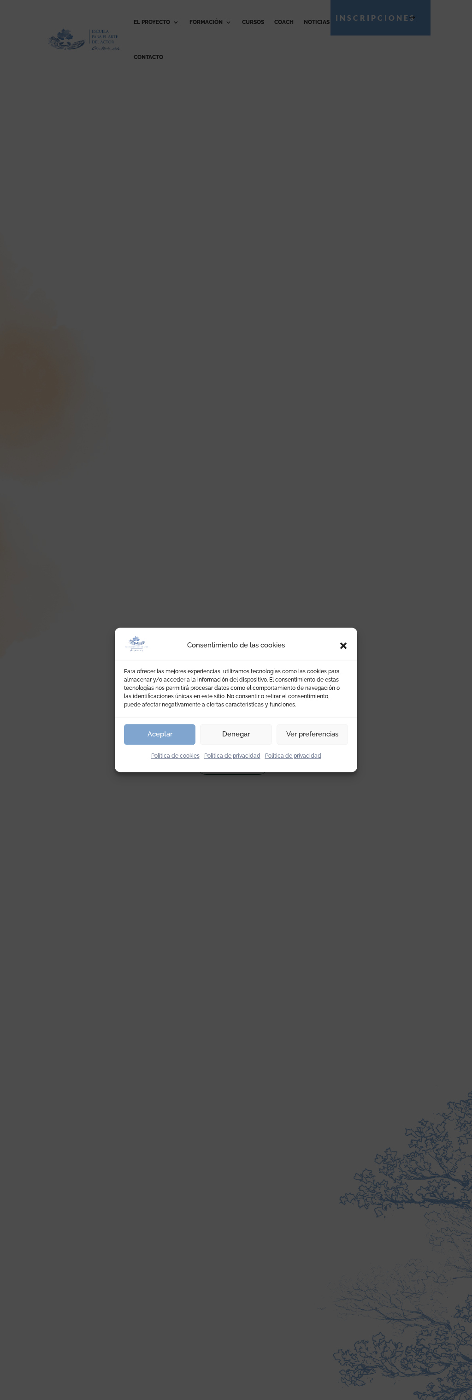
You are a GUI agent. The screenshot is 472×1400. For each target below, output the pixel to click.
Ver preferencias (312, 734)
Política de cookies (175, 756)
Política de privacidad (232, 756)
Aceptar (160, 734)
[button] (343, 645)
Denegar (236, 734)
